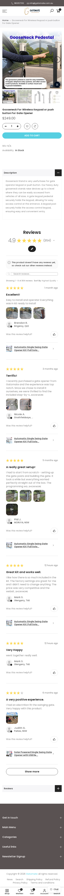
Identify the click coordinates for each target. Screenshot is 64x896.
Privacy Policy (20, 882)
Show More (37, 395)
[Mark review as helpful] (54, 334)
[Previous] (7, 59)
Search (19, 879)
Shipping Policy (34, 879)
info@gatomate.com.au (41, 3)
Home (5, 20)
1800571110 (19, 3)
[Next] (57, 59)
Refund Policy (53, 879)
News (10, 879)
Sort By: (37, 280)
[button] (54, 240)
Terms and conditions (42, 882)
